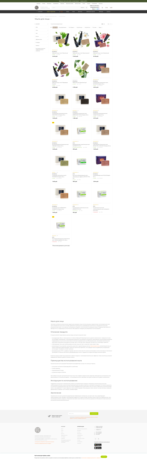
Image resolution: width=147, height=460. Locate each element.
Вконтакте (95, 439)
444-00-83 (94, 5)
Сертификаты (80, 435)
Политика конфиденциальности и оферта (43, 443)
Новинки (63, 438)
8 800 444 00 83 (99, 426)
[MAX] (98, 9)
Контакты (79, 443)
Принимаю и (84, 418)
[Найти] (86, 7)
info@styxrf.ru (98, 429)
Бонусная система (80, 438)
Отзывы (78, 440)
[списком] (110, 24)
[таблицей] (112, 24)
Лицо (62, 430)
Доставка (79, 430)
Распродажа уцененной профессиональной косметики (66, 441)
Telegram (98, 439)
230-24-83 (94, 7)
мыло (98, 346)
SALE (62, 428)
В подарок (63, 436)
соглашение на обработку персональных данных (84, 417)
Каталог (63, 426)
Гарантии (79, 436)
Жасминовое (93, 346)
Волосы (62, 433)
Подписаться (94, 413)
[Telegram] (97, 9)
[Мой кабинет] (102, 8)
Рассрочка (79, 433)
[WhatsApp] (95, 9)
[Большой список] (104, 24)
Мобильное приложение (82, 428)
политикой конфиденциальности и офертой (91, 457)
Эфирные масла (64, 435)
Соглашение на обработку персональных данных (44, 441)
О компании (79, 441)
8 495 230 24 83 (99, 427)
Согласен (104, 456)
